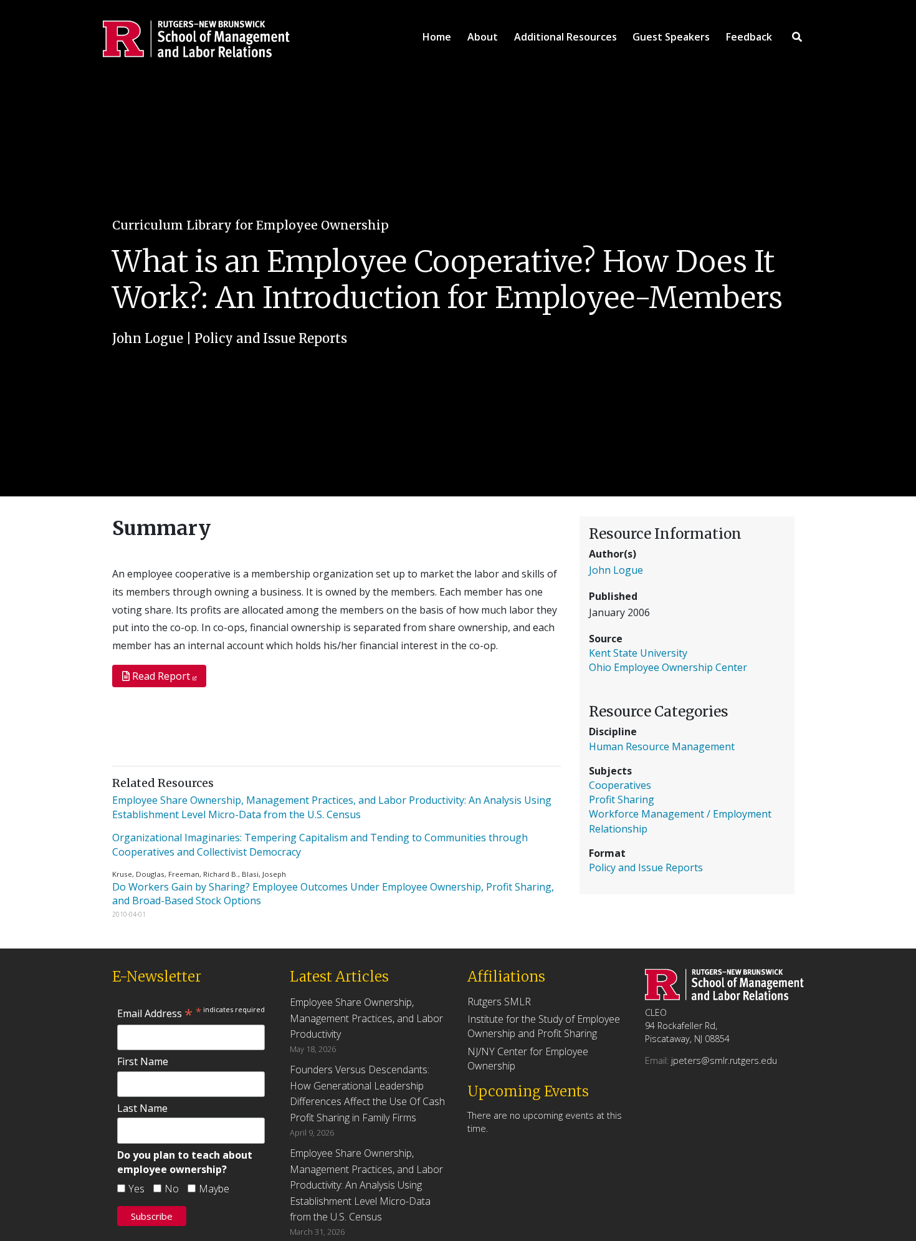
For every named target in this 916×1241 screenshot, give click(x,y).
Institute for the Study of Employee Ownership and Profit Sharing (543, 1026)
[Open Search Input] (797, 37)
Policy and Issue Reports (270, 338)
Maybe (214, 1188)
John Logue (147, 338)
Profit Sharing (621, 799)
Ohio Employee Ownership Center (668, 667)
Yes (136, 1188)
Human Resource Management (662, 746)
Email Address (155, 1013)
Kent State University (638, 653)
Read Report (161, 676)
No (172, 1188)
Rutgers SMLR (499, 1001)
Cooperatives (620, 785)
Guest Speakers (671, 37)
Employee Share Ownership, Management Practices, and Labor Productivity (366, 1018)
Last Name (142, 1108)
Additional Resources (565, 37)
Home (436, 37)
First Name (142, 1061)
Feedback (749, 37)
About (482, 37)
